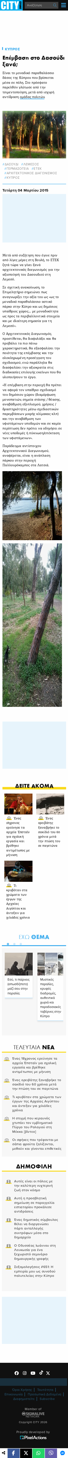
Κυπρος (12, 49)
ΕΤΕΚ (38, 169)
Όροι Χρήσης (22, 1390)
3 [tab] (20, 943)
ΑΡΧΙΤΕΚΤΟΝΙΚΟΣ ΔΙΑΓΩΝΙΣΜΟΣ (32, 173)
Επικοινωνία (14, 1394)
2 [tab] (13, 943)
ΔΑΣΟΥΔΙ (12, 164)
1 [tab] (7, 943)
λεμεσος (31, 164)
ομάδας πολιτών (32, 97)
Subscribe (47, 1399)
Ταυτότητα (45, 1390)
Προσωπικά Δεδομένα (44, 1394)
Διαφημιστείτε (24, 1399)
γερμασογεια (18, 169)
